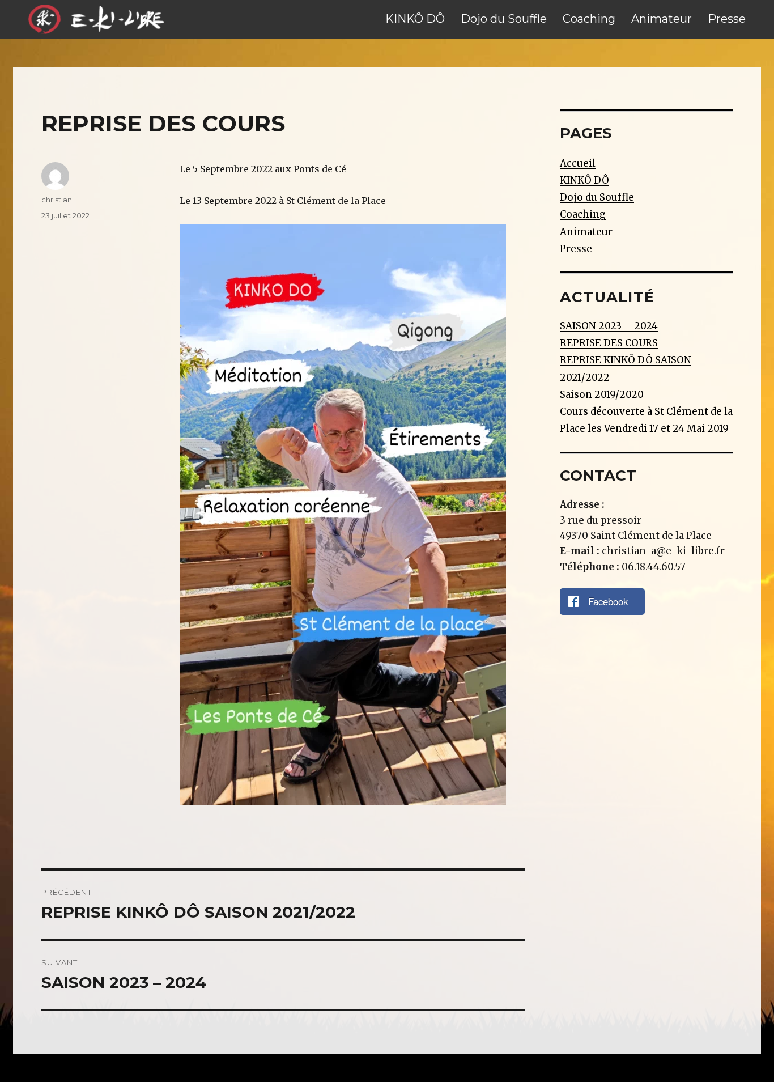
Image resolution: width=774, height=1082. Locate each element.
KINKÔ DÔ (415, 19)
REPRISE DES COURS (609, 343)
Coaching (589, 19)
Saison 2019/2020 (602, 394)
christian (56, 199)
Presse (727, 19)
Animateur (661, 19)
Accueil (578, 163)
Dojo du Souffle (504, 19)
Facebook (608, 601)
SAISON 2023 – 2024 (609, 326)
